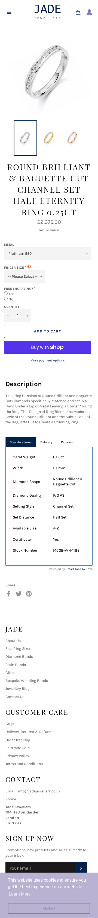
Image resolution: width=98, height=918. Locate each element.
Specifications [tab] (21, 442)
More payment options (47, 360)
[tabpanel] (49, 506)
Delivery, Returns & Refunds (29, 731)
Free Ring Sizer (17, 648)
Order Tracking (17, 740)
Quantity (11, 307)
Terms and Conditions (24, 763)
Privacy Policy (17, 756)
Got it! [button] (49, 908)
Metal (9, 245)
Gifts (9, 672)
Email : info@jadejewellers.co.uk (33, 791)
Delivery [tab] (46, 442)
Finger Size (14, 268)
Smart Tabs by (76, 569)
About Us (13, 640)
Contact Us (14, 696)
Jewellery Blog (17, 688)
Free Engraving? (18, 289)
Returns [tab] (67, 442)
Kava (89, 569)
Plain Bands (15, 664)
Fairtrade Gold (17, 748)
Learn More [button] (20, 894)
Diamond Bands (19, 656)
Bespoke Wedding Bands (26, 680)
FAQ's (9, 724)
